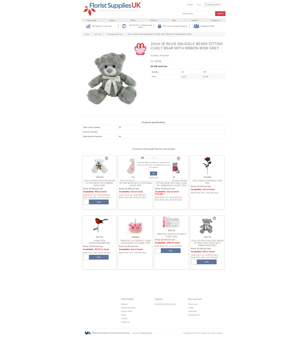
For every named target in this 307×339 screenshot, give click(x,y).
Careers (124, 318)
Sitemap (124, 304)
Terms (123, 315)
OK (153, 173)
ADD (99, 202)
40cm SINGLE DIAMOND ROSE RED (207, 182)
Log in (199, 5)
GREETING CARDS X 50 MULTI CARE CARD (171, 235)
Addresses (192, 311)
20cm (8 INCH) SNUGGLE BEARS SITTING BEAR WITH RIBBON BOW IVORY (99, 183)
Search (220, 14)
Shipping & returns (128, 308)
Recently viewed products (165, 304)
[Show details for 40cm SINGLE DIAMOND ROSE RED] (207, 165)
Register (190, 5)
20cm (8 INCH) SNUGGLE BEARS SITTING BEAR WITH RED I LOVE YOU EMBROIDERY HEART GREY (171, 183)
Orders (191, 308)
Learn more (153, 178)
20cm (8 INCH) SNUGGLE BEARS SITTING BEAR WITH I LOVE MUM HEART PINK (135, 183)
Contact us (125, 322)
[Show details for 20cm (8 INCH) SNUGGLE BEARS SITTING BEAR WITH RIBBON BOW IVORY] (100, 165)
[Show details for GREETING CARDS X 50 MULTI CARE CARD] (171, 222)
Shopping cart (193, 315)
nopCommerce (146, 333)
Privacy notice (126, 311)
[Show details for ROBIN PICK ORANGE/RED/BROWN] (100, 225)
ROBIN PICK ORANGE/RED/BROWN (99, 241)
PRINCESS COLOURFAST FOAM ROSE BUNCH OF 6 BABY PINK (136, 241)
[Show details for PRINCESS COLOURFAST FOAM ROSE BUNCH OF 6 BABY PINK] (136, 225)
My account (193, 304)
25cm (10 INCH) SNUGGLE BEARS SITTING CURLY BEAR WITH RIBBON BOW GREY (207, 243)
